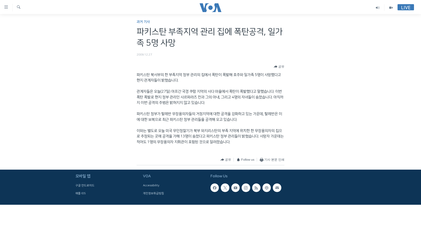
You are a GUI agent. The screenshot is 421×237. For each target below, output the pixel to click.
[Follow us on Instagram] (246, 187)
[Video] (391, 7)
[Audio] (377, 7)
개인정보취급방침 (153, 193)
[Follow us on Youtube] (235, 187)
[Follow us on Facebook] (214, 187)
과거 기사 (143, 22)
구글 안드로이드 (85, 185)
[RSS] (256, 187)
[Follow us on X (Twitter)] (225, 187)
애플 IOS (80, 193)
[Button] (279, 67)
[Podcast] (266, 187)
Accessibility (151, 185)
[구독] (277, 187)
